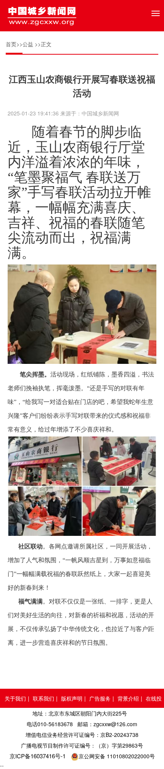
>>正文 (43, 44)
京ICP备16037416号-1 (38, 756)
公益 (28, 44)
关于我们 (15, 698)
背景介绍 (128, 698)
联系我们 (43, 698)
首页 (11, 44)
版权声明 (71, 698)
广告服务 (100, 698)
